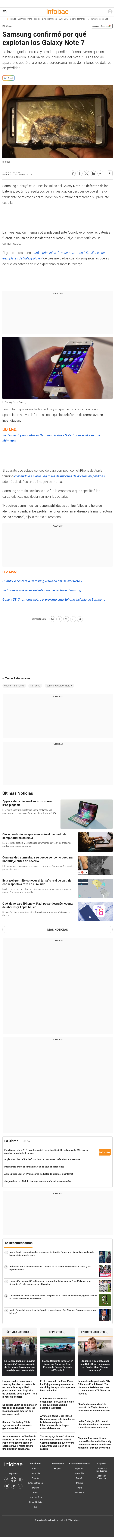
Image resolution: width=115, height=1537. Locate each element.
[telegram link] (13, 1486)
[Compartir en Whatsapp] (73, 173)
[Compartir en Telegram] (100, 173)
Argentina (79, 1468)
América (35, 1468)
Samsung (35, 685)
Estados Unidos (49, 19)
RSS (35, 1507)
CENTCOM (63, 19)
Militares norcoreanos (98, 19)
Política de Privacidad (101, 1477)
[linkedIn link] (20, 1486)
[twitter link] (13, 1479)
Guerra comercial (78, 19)
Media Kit (79, 1492)
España (35, 1478)
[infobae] (57, 12)
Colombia (35, 1473)
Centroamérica (35, 1497)
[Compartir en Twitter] (86, 173)
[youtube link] (6, 1486)
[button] (5, 11)
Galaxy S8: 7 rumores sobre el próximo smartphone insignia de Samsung (53, 599)
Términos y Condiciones (101, 1469)
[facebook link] (6, 1479)
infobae (7, 26)
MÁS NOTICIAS (57, 929)
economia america (14, 685)
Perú (35, 1492)
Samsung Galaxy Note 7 (59, 685)
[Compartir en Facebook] (80, 173)
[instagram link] (20, 1479)
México (35, 1488)
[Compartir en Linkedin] (93, 173)
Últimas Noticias (35, 1502)
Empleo (57, 1468)
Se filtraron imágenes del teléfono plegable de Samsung (41, 590)
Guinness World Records (29, 19)
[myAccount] (110, 11)
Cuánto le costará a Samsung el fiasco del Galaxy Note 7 (42, 581)
